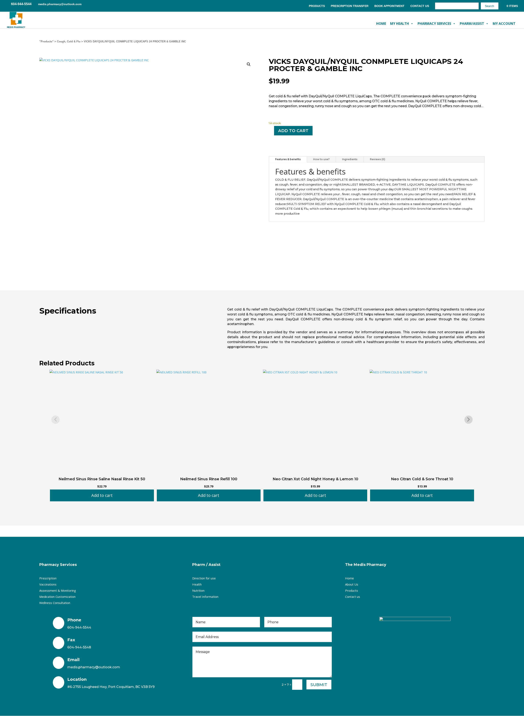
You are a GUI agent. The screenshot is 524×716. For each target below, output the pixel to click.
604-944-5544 (79, 627)
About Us (351, 584)
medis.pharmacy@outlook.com (93, 667)
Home (381, 23)
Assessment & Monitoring (57, 590)
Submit (319, 684)
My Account (504, 23)
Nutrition (198, 590)
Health (197, 584)
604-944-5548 (79, 647)
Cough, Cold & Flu (68, 41)
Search (489, 6)
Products (317, 6)
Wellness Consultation (54, 603)
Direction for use (204, 578)
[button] (248, 64)
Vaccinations (47, 584)
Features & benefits (288, 159)
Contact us (352, 597)
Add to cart (293, 130)
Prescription (47, 578)
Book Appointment (389, 6)
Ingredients (349, 159)
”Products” (46, 41)
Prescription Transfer (349, 6)
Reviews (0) (377, 159)
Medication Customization (57, 597)
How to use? (321, 159)
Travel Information (205, 597)
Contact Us (419, 6)
